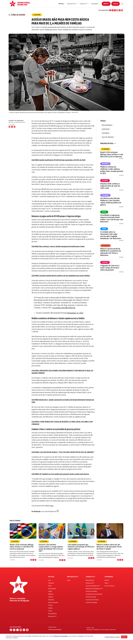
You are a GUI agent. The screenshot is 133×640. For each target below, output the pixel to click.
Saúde (104, 228)
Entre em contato (109, 586)
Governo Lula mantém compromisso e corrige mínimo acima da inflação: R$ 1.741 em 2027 (51, 548)
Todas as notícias (17, 14)
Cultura (50, 605)
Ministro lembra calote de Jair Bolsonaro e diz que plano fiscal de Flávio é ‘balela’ (109, 547)
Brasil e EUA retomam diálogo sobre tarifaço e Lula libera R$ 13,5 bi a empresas (111, 154)
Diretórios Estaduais (91, 602)
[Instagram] (113, 10)
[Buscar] (122, 4)
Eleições (105, 180)
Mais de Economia (15, 521)
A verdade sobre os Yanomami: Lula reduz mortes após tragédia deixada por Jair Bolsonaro (110, 235)
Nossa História (90, 580)
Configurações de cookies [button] (112, 637)
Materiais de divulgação (19, 601)
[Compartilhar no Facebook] (9, 127)
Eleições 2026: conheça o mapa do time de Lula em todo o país (110, 186)
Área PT (106, 3)
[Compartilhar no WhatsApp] (14, 127)
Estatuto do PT (90, 583)
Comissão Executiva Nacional (94, 594)
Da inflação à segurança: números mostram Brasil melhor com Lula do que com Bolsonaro (111, 218)
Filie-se (115, 3)
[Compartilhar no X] (33, 560)
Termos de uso (52, 627)
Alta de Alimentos (107, 125)
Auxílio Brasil (105, 129)
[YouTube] (117, 10)
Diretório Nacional (91, 597)
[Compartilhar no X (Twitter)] (12, 127)
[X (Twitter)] (115, 10)
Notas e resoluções (18, 598)
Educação (105, 245)
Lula (49, 580)
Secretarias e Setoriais (92, 599)
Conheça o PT (90, 576)
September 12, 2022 (75, 313)
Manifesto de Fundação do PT (94, 588)
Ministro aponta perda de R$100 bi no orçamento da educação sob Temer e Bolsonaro (110, 252)
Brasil (104, 212)
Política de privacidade (54, 629)
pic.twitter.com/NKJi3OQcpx (63, 308)
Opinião (50, 608)
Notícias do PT (52, 616)
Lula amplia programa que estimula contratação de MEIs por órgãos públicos (81, 547)
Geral (68, 580)
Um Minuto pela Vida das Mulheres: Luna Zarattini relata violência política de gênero (110, 201)
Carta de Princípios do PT (93, 586)
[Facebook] (110, 10)
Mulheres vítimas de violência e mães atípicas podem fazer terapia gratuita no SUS (111, 170)
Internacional (52, 588)
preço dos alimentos (108, 137)
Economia (105, 149)
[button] (62, 3)
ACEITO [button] (124, 637)
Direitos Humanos (53, 602)
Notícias (51, 576)
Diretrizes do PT (72, 576)
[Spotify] (122, 10)
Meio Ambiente (52, 613)
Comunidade (109, 576)
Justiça (50, 611)
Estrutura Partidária (91, 591)
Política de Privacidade (60, 636)
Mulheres (105, 163)
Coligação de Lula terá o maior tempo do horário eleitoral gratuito (109, 267)
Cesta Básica (105, 133)
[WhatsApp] (120, 10)
